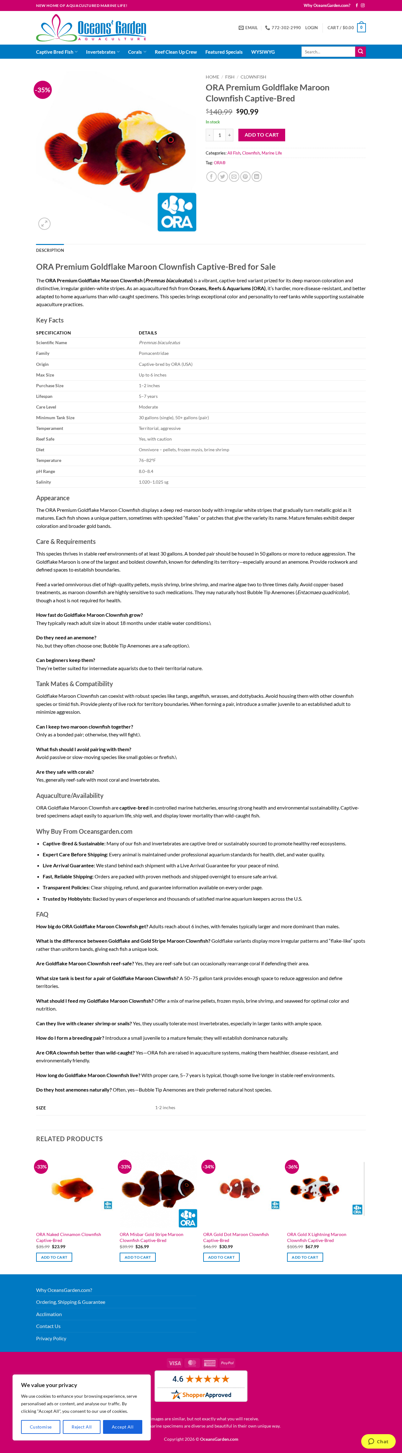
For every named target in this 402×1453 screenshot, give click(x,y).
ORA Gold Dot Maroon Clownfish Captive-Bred (236, 1237)
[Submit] (360, 51)
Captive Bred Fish (54, 52)
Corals (135, 52)
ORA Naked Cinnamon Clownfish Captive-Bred (68, 1237)
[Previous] (36, 1212)
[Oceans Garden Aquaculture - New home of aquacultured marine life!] (91, 27)
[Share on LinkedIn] (257, 176)
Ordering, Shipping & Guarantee (70, 1302)
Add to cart (262, 135)
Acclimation (49, 1314)
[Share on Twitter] (223, 176)
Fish (230, 76)
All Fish (233, 152)
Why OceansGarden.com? (327, 5)
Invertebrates (101, 52)
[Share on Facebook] (211, 176)
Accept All (122, 1426)
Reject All (82, 1426)
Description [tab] (50, 250)
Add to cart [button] (54, 1257)
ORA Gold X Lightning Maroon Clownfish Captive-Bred (316, 1237)
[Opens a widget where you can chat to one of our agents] (378, 1442)
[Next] (364, 1212)
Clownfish (253, 76)
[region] (82, 1407)
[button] (311, 27)
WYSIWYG (263, 52)
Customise (41, 1426)
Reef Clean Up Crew (176, 52)
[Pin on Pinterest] (245, 176)
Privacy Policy (51, 1338)
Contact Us (48, 1326)
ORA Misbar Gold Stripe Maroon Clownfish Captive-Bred (151, 1237)
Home (212, 76)
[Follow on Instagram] (363, 5)
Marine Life (272, 152)
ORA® (219, 162)
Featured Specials (224, 52)
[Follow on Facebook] (357, 5)
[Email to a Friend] (234, 176)
